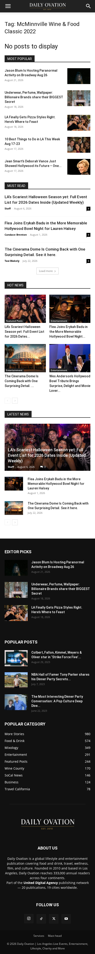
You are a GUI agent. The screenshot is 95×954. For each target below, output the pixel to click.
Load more (46, 271)
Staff (8, 208)
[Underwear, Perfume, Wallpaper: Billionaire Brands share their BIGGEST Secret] (78, 98)
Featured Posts (14, 320)
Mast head (55, 936)
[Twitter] (53, 918)
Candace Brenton (16, 234)
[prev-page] (7, 401)
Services (38, 936)
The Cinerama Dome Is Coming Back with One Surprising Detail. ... (22, 381)
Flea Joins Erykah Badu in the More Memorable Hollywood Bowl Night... (68, 331)
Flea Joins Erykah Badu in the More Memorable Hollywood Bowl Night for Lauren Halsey (56, 483)
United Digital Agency (41, 883)
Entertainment (59, 320)
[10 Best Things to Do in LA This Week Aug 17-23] (78, 145)
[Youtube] (66, 918)
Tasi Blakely (12, 260)
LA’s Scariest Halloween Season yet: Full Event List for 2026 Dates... (24, 331)
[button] (7, 6)
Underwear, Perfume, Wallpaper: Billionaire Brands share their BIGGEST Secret (34, 97)
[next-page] (15, 401)
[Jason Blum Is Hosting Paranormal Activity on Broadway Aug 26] (78, 76)
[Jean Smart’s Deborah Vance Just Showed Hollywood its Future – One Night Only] (78, 167)
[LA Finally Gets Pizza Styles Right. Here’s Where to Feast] (78, 123)
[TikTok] (41, 918)
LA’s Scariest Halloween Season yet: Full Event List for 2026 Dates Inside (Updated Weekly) (47, 455)
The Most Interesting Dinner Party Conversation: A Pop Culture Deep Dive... (57, 701)
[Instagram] (28, 918)
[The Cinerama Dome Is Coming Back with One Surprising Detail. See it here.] (25, 358)
